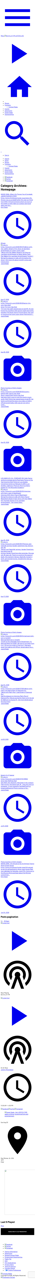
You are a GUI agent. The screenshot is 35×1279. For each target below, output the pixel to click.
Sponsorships (9, 114)
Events (7, 109)
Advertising (8, 111)
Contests (8, 105)
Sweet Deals (9, 112)
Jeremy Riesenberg (7, 1070)
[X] (8, 179)
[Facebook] (8, 177)
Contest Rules (13, 107)
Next (7, 921)
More (2, 1226)
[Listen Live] (17, 940)
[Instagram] (9, 181)
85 (5, 921)
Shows (7, 103)
